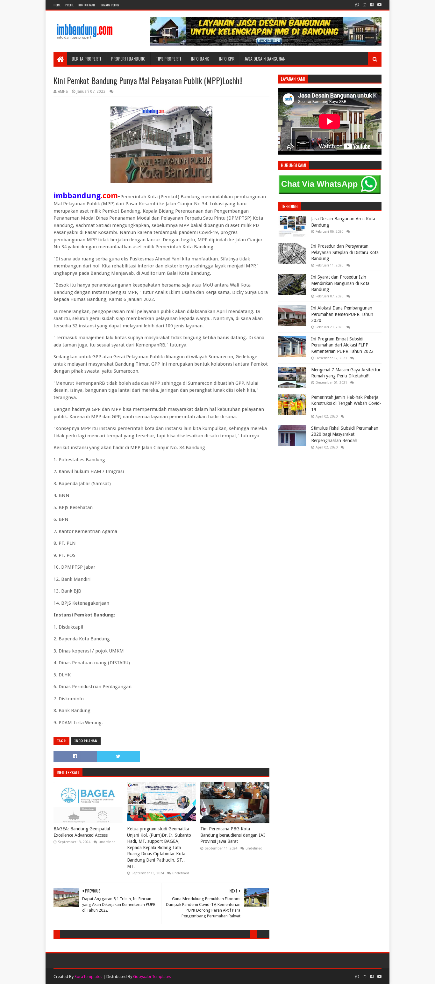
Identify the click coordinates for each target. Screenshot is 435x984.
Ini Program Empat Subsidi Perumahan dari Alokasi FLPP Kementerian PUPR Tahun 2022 (342, 345)
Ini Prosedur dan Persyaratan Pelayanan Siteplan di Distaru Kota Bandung (345, 252)
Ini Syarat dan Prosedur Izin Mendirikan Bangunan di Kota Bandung (340, 283)
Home (57, 5)
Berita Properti (86, 58)
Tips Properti (168, 58)
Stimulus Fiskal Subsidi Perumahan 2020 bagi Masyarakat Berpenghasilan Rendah (344, 434)
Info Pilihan (85, 741)
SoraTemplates (88, 976)
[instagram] (364, 5)
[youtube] (379, 5)
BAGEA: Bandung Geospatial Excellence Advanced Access (81, 832)
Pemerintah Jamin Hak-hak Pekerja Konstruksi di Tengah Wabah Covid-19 (346, 403)
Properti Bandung (128, 58)
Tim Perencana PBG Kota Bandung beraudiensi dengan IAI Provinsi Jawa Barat (232, 835)
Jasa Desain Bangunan (265, 58)
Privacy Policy (109, 5)
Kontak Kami (86, 5)
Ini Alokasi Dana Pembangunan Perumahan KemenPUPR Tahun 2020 (342, 314)
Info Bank (200, 58)
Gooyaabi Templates (152, 976)
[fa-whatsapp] (357, 5)
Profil (69, 5)
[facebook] (372, 5)
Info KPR (226, 58)
